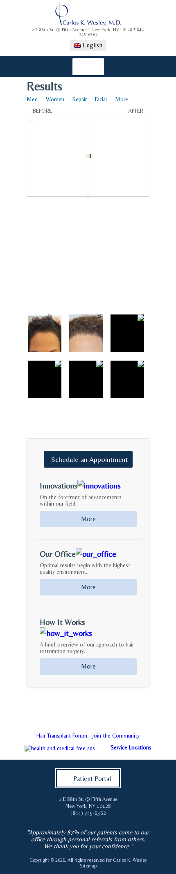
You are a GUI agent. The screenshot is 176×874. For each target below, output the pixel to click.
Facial (101, 99)
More (121, 99)
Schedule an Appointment (89, 459)
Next (165, 738)
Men (32, 99)
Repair (79, 99)
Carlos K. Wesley (130, 860)
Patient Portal (92, 779)
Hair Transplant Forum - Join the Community (88, 735)
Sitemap (88, 866)
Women (55, 99)
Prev (10, 738)
